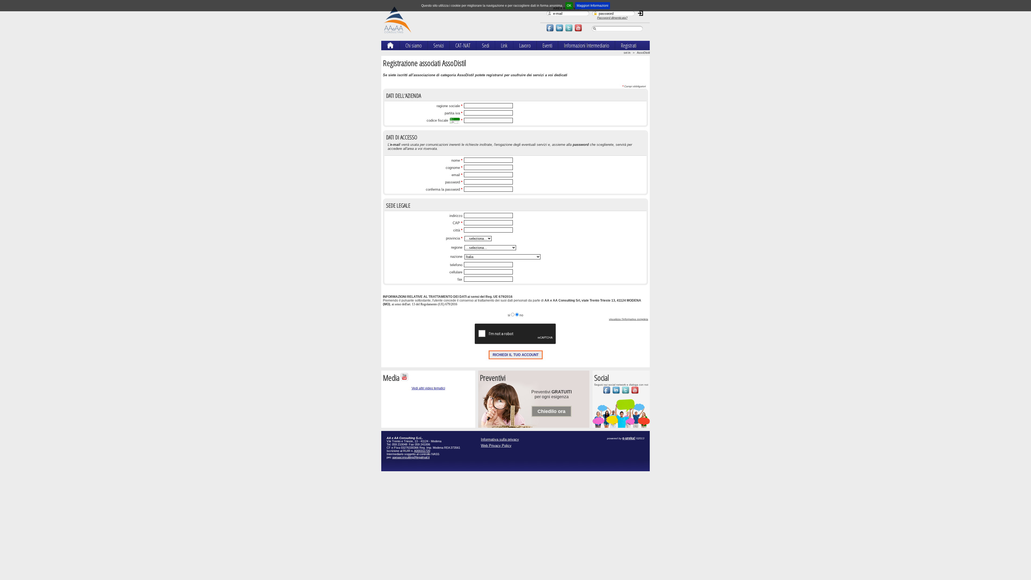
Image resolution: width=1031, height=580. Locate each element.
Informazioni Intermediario (586, 45)
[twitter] (569, 31)
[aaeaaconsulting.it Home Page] (397, 36)
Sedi (485, 45)
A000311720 (422, 450)
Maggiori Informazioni (592, 6)
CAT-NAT (462, 45)
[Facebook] (550, 31)
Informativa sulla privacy (500, 439)
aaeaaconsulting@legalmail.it (411, 457)
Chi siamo (413, 45)
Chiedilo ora (551, 411)
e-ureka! (628, 438)
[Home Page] (390, 46)
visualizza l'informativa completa (628, 319)
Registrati (628, 45)
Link (504, 45)
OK (569, 6)
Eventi (547, 45)
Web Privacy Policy (496, 446)
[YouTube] (578, 31)
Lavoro (525, 45)
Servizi (438, 45)
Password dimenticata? (612, 17)
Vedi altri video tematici (428, 388)
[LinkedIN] (560, 31)
